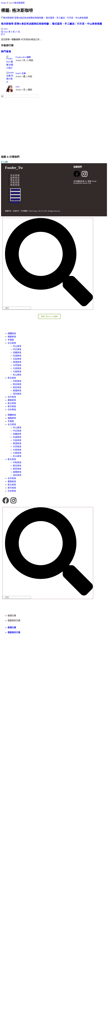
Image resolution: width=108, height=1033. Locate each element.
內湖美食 (17, 356)
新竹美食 (12, 406)
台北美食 (12, 343)
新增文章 (12, 615)
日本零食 (12, 409)
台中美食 (12, 397)
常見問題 (15, 175)
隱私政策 (15, 180)
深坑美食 (17, 394)
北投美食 (17, 359)
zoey (6, 29)
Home (3, 3)
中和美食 (17, 381)
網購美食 (12, 333)
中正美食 (17, 349)
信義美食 (17, 352)
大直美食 (17, 371)
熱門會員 (6, 51)
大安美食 (17, 368)
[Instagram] (84, 174)
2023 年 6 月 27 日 (11, 32)
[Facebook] (76, 174)
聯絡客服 (15, 185)
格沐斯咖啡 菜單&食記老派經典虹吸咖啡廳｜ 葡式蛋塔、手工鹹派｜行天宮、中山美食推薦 (51, 23)
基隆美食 (12, 400)
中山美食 (17, 346)
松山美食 (17, 375)
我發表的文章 (14, 620)
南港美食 (17, 362)
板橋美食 (17, 390)
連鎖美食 (12, 337)
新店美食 (17, 384)
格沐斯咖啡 (19, 3)
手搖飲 (11, 340)
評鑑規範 (15, 182)
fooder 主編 (21, 73)
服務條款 (15, 178)
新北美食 (12, 378)
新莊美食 (17, 387)
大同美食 (17, 365)
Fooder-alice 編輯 (23, 57)
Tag (10, 3)
